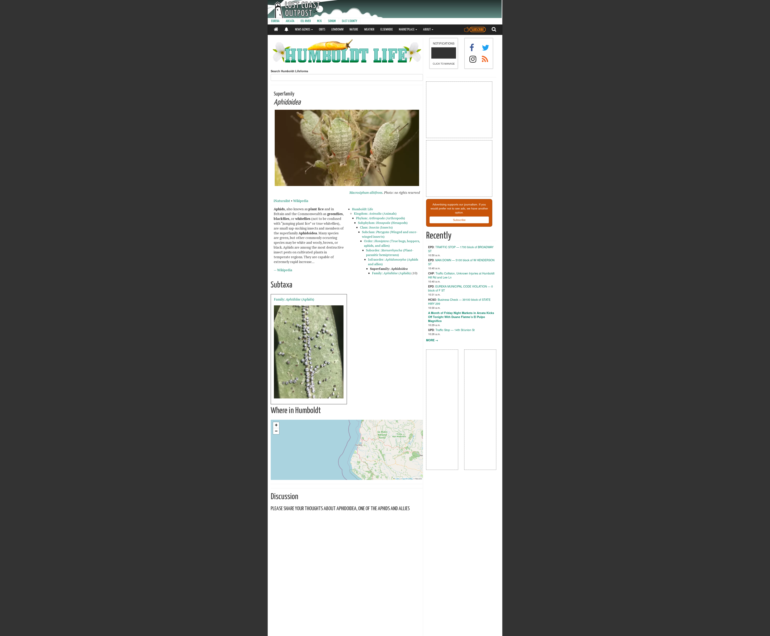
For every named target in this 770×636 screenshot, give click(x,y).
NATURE (354, 29)
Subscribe (459, 219)
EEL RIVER (306, 21)
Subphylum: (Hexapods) (382, 222)
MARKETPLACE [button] (407, 29)
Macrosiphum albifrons (365, 192)
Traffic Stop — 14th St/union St (455, 330)
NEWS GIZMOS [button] (303, 29)
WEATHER (369, 29)
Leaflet (397, 479)
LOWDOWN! (337, 29)
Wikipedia (300, 201)
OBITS (322, 29)
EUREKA (275, 21)
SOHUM (332, 21)
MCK (319, 21)
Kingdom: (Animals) (375, 213)
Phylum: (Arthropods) (380, 218)
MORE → (432, 340)
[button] (276, 425)
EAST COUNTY (349, 21)
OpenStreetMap (407, 479)
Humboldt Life (362, 209)
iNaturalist (282, 201)
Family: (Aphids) (391, 273)
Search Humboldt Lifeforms (289, 71)
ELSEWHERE (386, 29)
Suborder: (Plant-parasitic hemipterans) (389, 252)
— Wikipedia (283, 270)
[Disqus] (347, 565)
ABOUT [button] (427, 29)
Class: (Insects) (376, 227)
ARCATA (290, 21)
